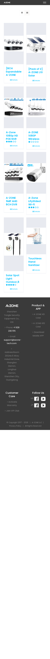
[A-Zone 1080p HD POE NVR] (14, 107)
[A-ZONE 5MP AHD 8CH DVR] (14, 173)
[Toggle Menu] (44, 2)
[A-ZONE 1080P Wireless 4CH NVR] (36, 107)
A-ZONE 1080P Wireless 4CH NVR (34, 137)
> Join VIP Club (12, 410)
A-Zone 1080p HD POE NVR (12, 136)
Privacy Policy (15, 426)
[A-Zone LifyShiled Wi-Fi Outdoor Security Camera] (36, 173)
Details (15, 80)
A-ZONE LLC (37, 422)
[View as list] (27, 12)
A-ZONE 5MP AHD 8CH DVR (11, 201)
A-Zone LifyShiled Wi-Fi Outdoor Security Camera (34, 206)
